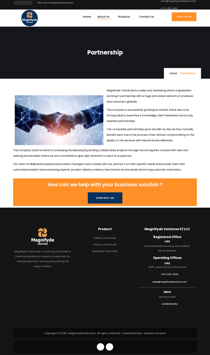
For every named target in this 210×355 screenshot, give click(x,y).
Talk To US (184, 16)
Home (173, 73)
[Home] (29, 18)
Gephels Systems (155, 333)
